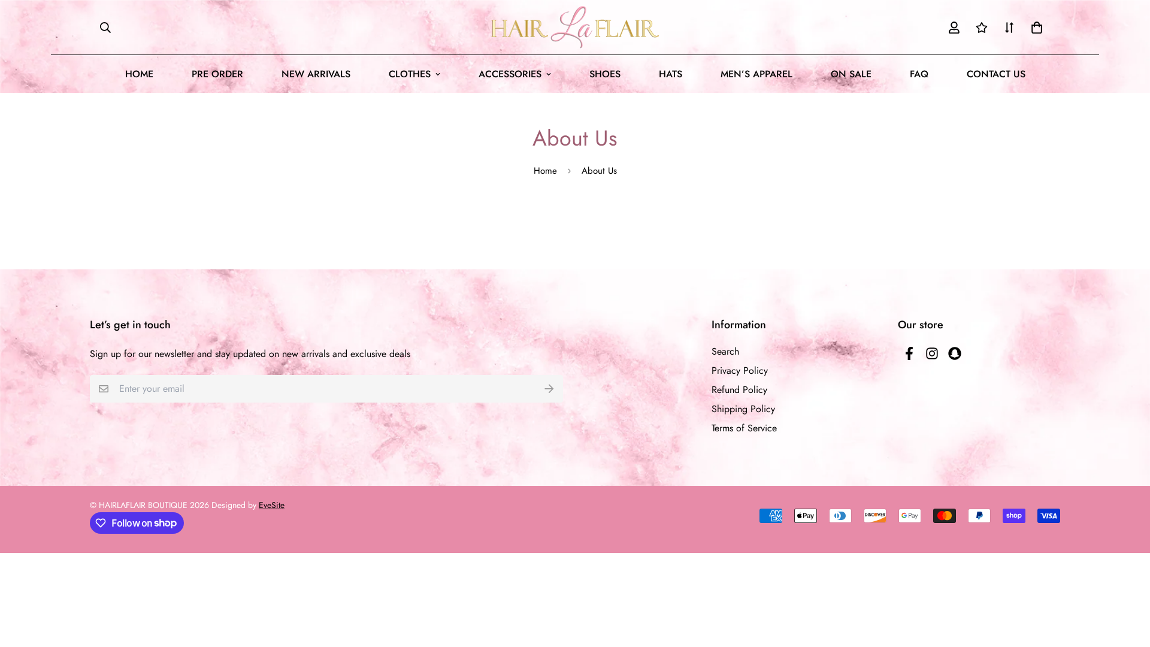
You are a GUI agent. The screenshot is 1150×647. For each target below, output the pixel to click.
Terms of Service (744, 428)
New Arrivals (316, 74)
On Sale (851, 74)
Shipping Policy (743, 409)
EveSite (272, 505)
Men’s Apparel (756, 74)
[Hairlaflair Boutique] (575, 27)
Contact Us (996, 74)
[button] (1034, 27)
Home (139, 74)
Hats (670, 74)
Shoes (605, 74)
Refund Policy (739, 390)
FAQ (919, 74)
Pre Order (217, 74)
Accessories (510, 74)
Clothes (410, 74)
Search (725, 351)
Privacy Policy (740, 370)
